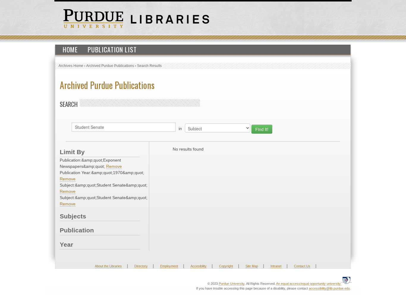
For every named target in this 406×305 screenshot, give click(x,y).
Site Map (252, 266)
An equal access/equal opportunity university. (308, 283)
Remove (114, 166)
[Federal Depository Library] (346, 280)
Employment (169, 266)
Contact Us (302, 266)
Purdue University (231, 283)
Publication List (112, 49)
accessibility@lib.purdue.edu (329, 288)
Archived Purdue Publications (110, 66)
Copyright (226, 266)
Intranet (275, 266)
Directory (141, 266)
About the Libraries (108, 266)
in (180, 128)
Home (70, 49)
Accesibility (199, 266)
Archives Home (71, 66)
